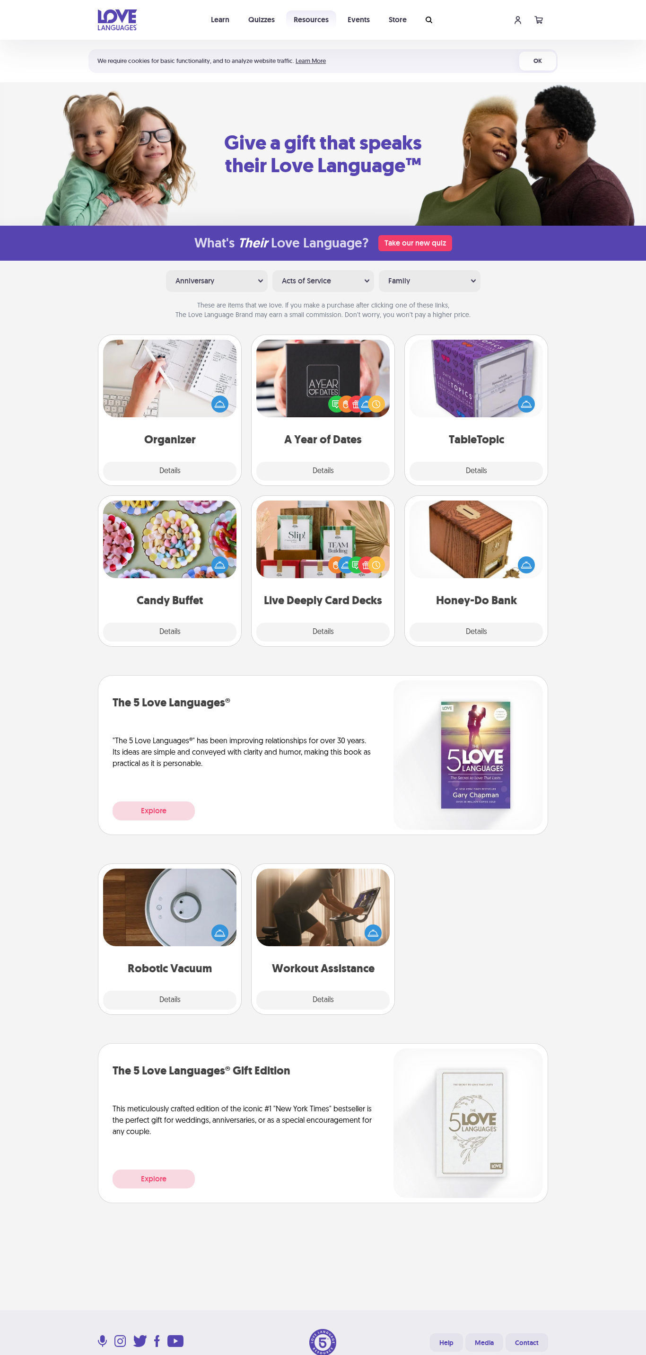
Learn (220, 20)
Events (359, 20)
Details (170, 471)
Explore (153, 811)
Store (398, 20)
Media (484, 1342)
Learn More (311, 61)
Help (446, 1342)
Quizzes (261, 20)
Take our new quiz (415, 243)
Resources (311, 20)
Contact (527, 1342)
